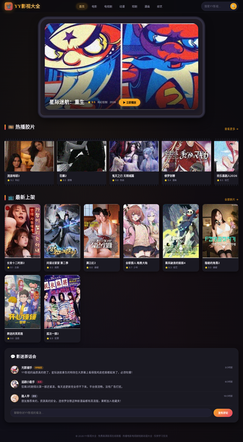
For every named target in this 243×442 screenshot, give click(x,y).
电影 (94, 6)
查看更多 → (231, 128)
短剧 (134, 6)
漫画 (147, 6)
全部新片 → (231, 199)
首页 (81, 6)
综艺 (159, 6)
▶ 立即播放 (129, 102)
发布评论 (223, 413)
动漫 (122, 6)
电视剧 (108, 6)
